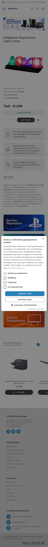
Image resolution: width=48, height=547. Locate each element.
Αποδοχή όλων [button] (24, 294)
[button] (24, 305)
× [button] (43, 239)
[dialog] (24, 273)
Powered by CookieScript (35, 309)
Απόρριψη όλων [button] (25, 300)
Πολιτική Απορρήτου (16, 268)
